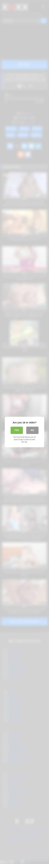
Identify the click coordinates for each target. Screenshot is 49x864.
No (32, 430)
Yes (16, 430)
